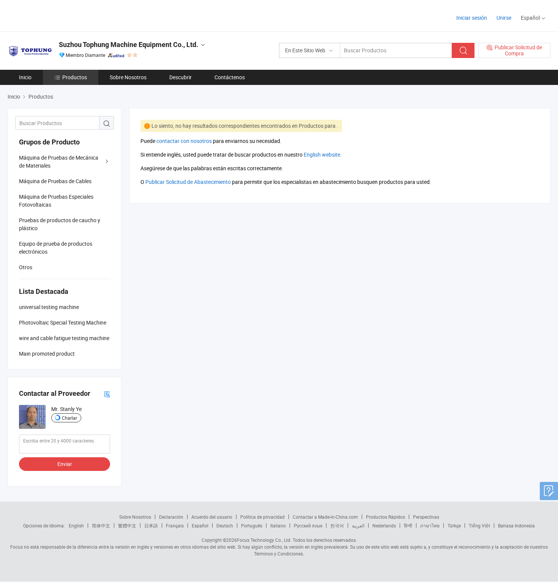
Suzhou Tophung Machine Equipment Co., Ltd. (128, 45)
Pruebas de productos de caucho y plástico (59, 224)
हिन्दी (408, 525)
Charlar (69, 418)
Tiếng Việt (479, 525)
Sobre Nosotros (128, 77)
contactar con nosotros (184, 140)
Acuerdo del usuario (211, 517)
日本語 (151, 525)
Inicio (25, 77)
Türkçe (454, 525)
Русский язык (308, 525)
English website (322, 154)
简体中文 (101, 525)
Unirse (504, 17)
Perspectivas (426, 517)
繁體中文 (127, 525)
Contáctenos (229, 77)
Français (175, 525)
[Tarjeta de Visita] (107, 394)
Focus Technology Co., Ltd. (264, 540)
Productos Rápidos (385, 517)
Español (200, 525)
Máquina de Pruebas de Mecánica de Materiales (58, 161)
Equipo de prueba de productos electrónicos (55, 247)
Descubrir (180, 77)
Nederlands (384, 525)
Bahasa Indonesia (516, 525)
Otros (25, 267)
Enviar (64, 463)
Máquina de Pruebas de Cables (55, 181)
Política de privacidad (262, 517)
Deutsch (224, 525)
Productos (74, 77)
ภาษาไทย (430, 525)
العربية (358, 525)
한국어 (337, 525)
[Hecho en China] (56, 15)
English (76, 525)
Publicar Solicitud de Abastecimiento (188, 181)
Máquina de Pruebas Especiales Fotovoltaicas (56, 200)
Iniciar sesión (471, 17)
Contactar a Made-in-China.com (325, 517)
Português (251, 525)
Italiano (278, 525)
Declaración (171, 517)
